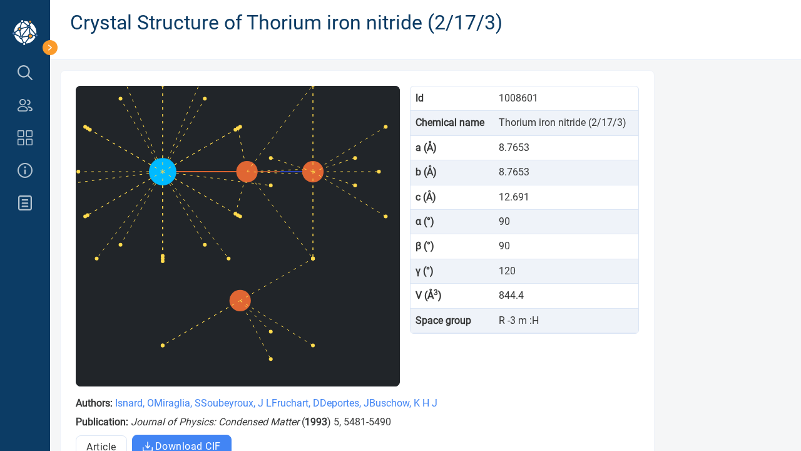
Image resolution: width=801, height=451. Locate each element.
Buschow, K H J (403, 403)
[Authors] (25, 105)
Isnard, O (134, 403)
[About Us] (25, 170)
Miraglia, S (177, 403)
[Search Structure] (25, 72)
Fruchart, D (296, 403)
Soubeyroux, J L (236, 403)
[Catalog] (25, 137)
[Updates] (25, 202)
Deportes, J (344, 403)
